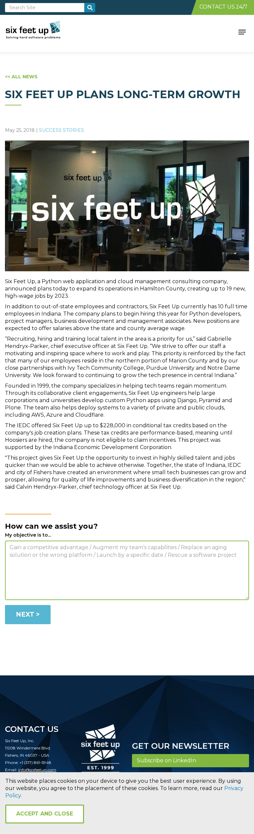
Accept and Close (44, 814)
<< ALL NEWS (21, 76)
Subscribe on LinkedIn (166, 760)
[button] (242, 31)
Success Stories (61, 130)
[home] (40, 31)
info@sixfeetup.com (37, 769)
